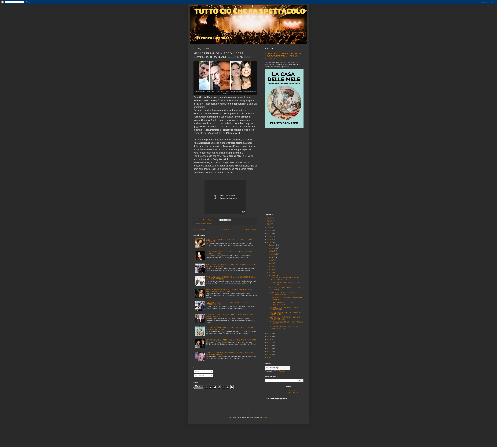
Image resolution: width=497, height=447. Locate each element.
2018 (269, 242)
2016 (269, 336)
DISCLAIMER (293, 393)
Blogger (265, 417)
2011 (269, 351)
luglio (271, 260)
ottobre (271, 251)
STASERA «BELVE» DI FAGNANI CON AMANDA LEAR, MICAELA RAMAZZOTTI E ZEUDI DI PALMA (229, 290)
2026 (269, 218)
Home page (225, 229)
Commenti (200, 376)
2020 (269, 236)
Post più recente (200, 229)
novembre (272, 248)
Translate (282, 371)
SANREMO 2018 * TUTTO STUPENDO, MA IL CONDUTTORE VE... (285, 318)
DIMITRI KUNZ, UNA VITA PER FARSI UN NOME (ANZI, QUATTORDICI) (231, 340)
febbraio (272, 272)
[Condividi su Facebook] (227, 220)
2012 (269, 348)
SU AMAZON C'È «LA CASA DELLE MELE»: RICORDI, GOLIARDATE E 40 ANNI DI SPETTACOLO (283, 55)
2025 (269, 221)
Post (198, 372)
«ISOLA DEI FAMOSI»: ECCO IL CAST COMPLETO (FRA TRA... (282, 303)
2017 (269, 333)
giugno (271, 263)
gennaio (272, 275)
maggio (272, 266)
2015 (269, 339)
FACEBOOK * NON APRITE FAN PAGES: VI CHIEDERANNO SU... (284, 328)
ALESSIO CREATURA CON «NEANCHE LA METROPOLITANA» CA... (284, 279)
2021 (269, 233)
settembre (272, 254)
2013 (269, 345)
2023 (269, 227)
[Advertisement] (284, 171)
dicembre (272, 245)
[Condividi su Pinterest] (230, 220)
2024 (269, 224)
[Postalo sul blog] (222, 220)
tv (211, 223)
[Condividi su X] (225, 220)
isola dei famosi (205, 223)
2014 (269, 342)
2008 (269, 358)
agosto (271, 257)
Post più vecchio (250, 229)
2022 (269, 230)
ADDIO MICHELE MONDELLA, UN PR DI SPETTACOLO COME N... (283, 293)
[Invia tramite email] (220, 220)
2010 (269, 355)
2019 (269, 239)
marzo (271, 269)
